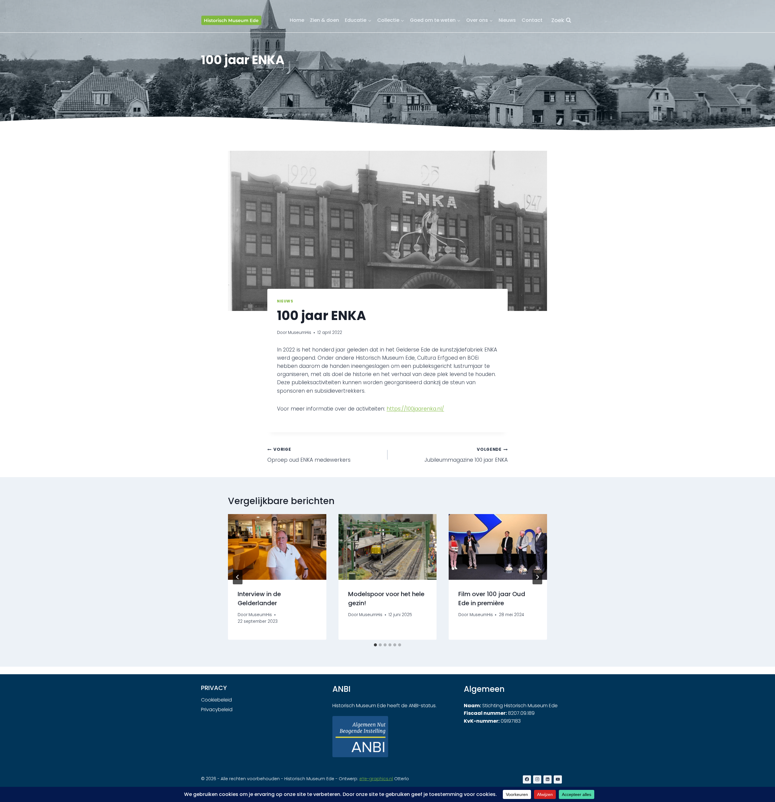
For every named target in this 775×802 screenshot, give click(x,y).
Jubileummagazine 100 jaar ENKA (466, 455)
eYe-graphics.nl (376, 779)
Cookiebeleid (216, 699)
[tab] (375, 644)
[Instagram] (537, 779)
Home (297, 20)
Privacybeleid (216, 709)
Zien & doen (324, 20)
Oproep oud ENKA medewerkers (309, 455)
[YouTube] (558, 779)
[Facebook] (527, 779)
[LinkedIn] (547, 779)
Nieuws (507, 20)
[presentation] (277, 546)
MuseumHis (299, 332)
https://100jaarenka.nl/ (415, 408)
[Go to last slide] (237, 577)
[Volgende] (537, 577)
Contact (532, 20)
